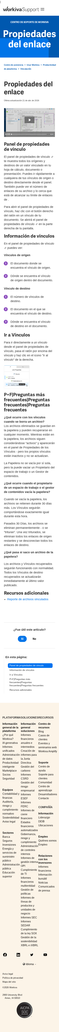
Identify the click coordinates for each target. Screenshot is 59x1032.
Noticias (43, 882)
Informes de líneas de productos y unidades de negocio (28, 905)
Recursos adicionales (21, 690)
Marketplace (9, 770)
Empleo (43, 836)
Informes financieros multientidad (28, 881)
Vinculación (25, 69)
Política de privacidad (12, 978)
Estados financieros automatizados (29, 826)
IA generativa (10, 742)
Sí (22, 639)
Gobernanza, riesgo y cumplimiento (28, 838)
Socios (6, 774)
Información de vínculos (22, 670)
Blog (41, 731)
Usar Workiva (33, 65)
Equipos (7, 789)
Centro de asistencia (13, 65)
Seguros (7, 840)
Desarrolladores (47, 794)
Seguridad (8, 778)
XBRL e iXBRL (29, 945)
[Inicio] (21, 9)
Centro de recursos (44, 725)
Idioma (30, 964)
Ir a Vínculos (16, 674)
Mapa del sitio (9, 982)
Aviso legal (8, 821)
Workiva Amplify (47, 751)
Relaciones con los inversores (45, 859)
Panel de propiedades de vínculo (27, 665)
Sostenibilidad (10, 817)
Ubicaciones (45, 825)
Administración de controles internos (29, 850)
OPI (23, 865)
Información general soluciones (28, 727)
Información (45, 813)
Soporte (43, 762)
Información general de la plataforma (10, 727)
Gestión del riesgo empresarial (28, 786)
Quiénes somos (47, 840)
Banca (6, 836)
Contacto (43, 798)
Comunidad (45, 782)
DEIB (41, 821)
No (34, 639)
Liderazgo (44, 817)
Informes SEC (29, 917)
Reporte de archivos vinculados (27, 599)
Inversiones (9, 844)
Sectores (8, 832)
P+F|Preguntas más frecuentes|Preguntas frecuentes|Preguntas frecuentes (26, 682)
